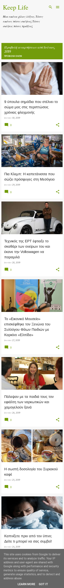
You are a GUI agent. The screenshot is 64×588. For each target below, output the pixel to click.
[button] (57, 125)
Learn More (26, 584)
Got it (43, 584)
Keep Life (15, 7)
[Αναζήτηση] (50, 7)
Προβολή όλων (13, 56)
